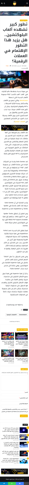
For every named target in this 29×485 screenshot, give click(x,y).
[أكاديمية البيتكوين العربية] (14, 3)
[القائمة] (27, 4)
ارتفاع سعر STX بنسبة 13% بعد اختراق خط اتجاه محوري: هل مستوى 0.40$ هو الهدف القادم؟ (10, 429)
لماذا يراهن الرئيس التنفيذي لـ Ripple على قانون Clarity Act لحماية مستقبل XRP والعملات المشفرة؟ (11, 445)
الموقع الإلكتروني (23, 404)
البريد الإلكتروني (23, 398)
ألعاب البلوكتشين (23, 20)
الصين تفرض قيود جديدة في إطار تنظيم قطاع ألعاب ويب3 (22, 359)
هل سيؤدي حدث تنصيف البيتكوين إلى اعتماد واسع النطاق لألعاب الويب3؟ (8, 343)
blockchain (24, 100)
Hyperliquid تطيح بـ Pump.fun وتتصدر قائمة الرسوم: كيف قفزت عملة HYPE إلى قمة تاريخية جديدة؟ (10, 460)
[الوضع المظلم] (4, 4)
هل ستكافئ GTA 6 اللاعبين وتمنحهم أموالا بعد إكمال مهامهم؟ (8, 359)
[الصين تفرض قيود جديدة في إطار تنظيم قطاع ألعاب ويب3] (21, 353)
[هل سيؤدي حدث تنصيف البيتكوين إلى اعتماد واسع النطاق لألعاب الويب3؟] (7, 336)
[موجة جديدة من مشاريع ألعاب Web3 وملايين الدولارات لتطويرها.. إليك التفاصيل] (21, 336)
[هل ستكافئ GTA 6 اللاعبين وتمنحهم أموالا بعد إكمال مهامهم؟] (7, 353)
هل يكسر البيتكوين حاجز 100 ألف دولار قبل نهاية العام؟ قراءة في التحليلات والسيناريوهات (10, 453)
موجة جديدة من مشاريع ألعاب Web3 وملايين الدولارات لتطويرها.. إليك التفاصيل (22, 343)
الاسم (26, 392)
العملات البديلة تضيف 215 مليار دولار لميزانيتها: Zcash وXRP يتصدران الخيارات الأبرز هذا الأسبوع (10, 437)
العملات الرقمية (19, 121)
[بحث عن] (2, 4)
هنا (21, 310)
